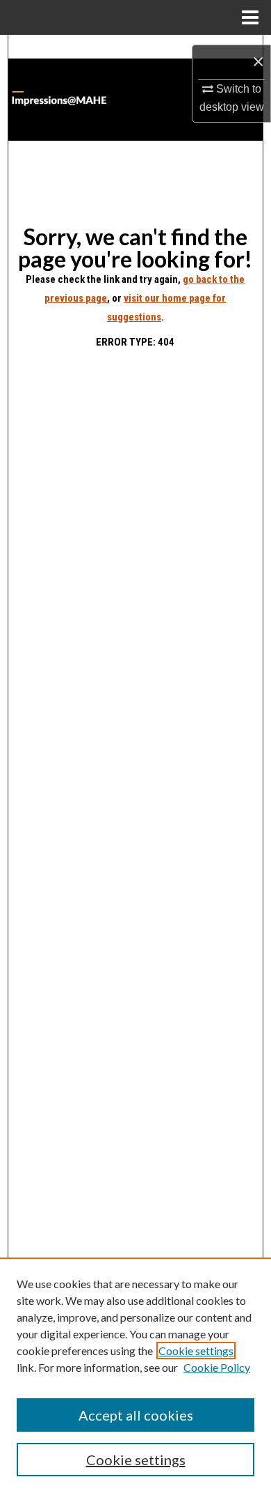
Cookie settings (195, 1350)
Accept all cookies (136, 1415)
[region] (135, 1375)
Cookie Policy (216, 1367)
